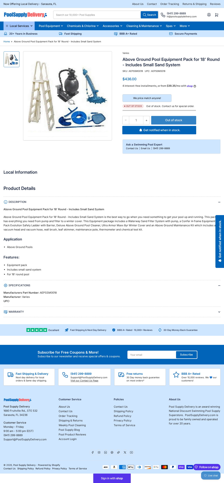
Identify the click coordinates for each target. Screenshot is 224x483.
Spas (169, 26)
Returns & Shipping (194, 4)
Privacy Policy (122, 420)
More (183, 26)
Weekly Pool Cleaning (72, 425)
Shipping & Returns (71, 420)
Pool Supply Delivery (24, 465)
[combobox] (106, 15)
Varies (125, 53)
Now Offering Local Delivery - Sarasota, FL (30, 4)
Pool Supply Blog (69, 429)
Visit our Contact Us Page (84, 380)
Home (7, 41)
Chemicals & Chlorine (81, 26)
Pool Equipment (49, 26)
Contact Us (132, 148)
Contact (152, 4)
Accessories (111, 26)
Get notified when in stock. (161, 130)
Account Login (68, 439)
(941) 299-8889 (161, 148)
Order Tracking (169, 4)
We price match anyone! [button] (147, 98)
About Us (138, 4)
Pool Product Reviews (72, 434)
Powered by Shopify (49, 465)
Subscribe (186, 354)
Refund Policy (122, 416)
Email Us (146, 148)
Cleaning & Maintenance (142, 26)
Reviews (215, 4)
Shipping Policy (123, 411)
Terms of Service (124, 425)
